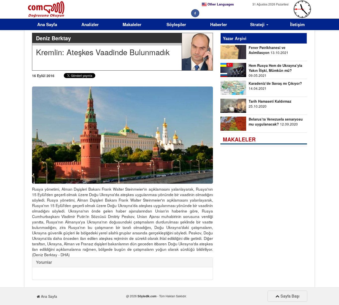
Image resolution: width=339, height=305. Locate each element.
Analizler (90, 24)
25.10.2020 (270, 104)
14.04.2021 (275, 86)
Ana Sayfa (47, 24)
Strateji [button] (258, 24)
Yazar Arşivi (234, 38)
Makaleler (132, 24)
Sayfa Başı (289, 296)
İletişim (297, 24)
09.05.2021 (275, 70)
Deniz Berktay (53, 38)
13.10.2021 (268, 50)
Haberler (218, 24)
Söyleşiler (176, 24)
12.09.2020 (276, 122)
